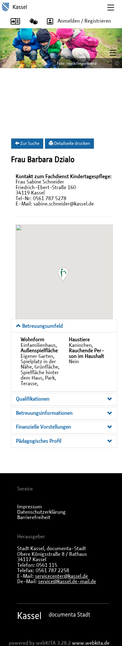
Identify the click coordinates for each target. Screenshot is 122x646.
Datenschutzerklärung (41, 512)
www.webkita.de (90, 643)
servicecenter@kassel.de (61, 576)
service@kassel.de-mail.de (67, 581)
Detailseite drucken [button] (71, 143)
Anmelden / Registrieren (84, 21)
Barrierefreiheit (33, 517)
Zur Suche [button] (29, 143)
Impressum (29, 506)
